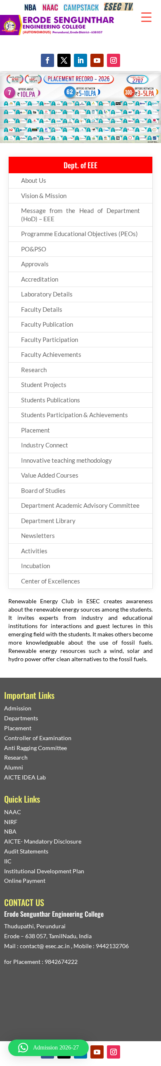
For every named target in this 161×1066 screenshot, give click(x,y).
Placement (35, 430)
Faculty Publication (47, 324)
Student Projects (43, 384)
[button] (48, 1048)
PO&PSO (33, 249)
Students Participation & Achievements (74, 414)
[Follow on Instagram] (113, 60)
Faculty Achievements (51, 354)
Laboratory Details (47, 294)
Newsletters (38, 535)
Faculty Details (41, 309)
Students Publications (50, 400)
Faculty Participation (49, 339)
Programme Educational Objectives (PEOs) (79, 233)
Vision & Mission (43, 195)
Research (34, 369)
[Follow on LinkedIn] (80, 60)
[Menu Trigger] (146, 16)
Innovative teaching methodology (66, 460)
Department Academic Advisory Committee (80, 505)
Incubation (35, 565)
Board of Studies (43, 490)
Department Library (48, 520)
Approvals (35, 264)
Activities (34, 551)
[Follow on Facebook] (47, 60)
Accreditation (39, 279)
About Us (33, 180)
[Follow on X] (64, 60)
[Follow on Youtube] (97, 60)
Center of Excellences (50, 581)
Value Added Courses (49, 475)
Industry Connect (44, 445)
